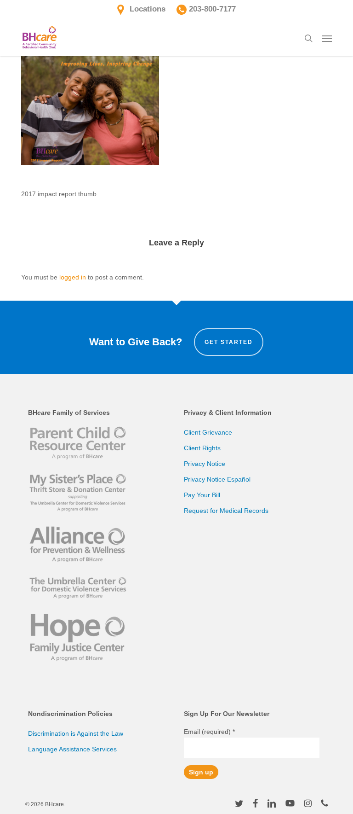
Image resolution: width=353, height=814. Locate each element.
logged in (72, 277)
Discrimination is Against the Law (75, 733)
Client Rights (202, 448)
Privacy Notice (204, 463)
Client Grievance (208, 432)
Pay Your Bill (202, 495)
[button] (327, 38)
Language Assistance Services (72, 749)
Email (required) (209, 731)
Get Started (229, 342)
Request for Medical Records (226, 510)
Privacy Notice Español (217, 479)
